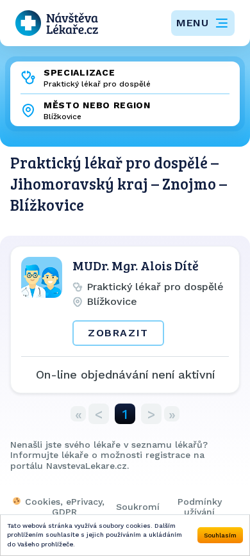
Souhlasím (220, 535)
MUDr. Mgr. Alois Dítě (135, 265)
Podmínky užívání (200, 506)
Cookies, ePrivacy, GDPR (64, 506)
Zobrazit (118, 333)
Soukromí (138, 507)
